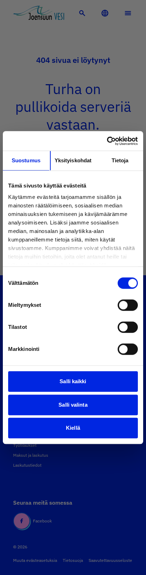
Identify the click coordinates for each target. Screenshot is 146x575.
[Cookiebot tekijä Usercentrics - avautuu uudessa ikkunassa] (107, 141)
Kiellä (73, 428)
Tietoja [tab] (120, 160)
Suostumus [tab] (26, 160)
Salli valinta (72, 405)
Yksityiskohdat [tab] (73, 160)
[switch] (128, 305)
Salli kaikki (73, 381)
